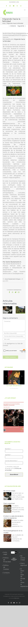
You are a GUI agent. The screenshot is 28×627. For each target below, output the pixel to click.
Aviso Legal (5, 553)
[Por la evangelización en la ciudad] (7, 538)
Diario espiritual (9, 503)
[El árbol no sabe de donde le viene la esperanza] (7, 523)
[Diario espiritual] (7, 509)
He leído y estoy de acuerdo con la (13, 468)
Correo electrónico (11, 460)
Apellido (8, 455)
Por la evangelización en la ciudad (13, 532)
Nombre (8, 449)
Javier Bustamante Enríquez (12, 279)
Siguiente (21, 26)
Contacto (5, 573)
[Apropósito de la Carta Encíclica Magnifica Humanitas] (14, 417)
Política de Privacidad (5, 560)
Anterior (13, 26)
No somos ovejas (9, 491)
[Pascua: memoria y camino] (20, 307)
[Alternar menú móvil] (25, 10)
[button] (4, 310)
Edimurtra (16, 598)
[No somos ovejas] (7, 307)
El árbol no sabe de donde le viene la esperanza (13, 517)
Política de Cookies (5, 567)
